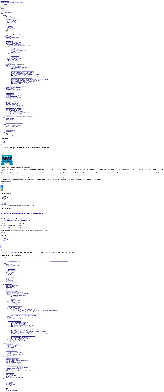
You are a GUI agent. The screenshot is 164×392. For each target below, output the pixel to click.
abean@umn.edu (4, 204)
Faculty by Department (12, 276)
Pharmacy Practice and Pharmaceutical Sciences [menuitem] (15, 100)
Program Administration (15, 300)
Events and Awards (9, 383)
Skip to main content (5, 1)
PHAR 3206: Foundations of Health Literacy (20, 330)
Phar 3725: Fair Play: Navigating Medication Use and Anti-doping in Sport (26, 334)
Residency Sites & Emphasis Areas (15, 306)
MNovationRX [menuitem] (9, 131)
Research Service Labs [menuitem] (10, 119)
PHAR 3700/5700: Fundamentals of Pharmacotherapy (22, 332)
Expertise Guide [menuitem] (9, 121)
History (7, 279)
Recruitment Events (15, 303)
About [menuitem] (4, 15)
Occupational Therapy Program (12, 291)
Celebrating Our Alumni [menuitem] (10, 130)
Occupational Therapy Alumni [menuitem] (12, 126)
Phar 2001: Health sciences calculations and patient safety (22, 328)
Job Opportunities (9, 280)
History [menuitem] (7, 31)
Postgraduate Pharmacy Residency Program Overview (19, 293)
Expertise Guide (9, 376)
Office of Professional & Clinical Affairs (14, 349)
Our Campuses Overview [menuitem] (13, 20)
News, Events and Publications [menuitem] (14, 60)
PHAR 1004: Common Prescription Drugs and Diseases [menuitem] (22, 72)
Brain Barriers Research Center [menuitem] (12, 104)
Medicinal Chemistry (10, 347)
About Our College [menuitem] (9, 16)
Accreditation (6, 240)
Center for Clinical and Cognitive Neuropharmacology (17, 360)
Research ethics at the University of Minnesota (10, 252)
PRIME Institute (9, 369)
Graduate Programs (9, 288)
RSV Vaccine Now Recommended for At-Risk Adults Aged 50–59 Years (25, 314)
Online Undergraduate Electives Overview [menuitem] (19, 67)
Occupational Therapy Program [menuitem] (12, 43)
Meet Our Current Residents (14, 307)
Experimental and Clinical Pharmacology (14, 345)
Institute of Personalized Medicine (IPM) (14, 368)
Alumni (9, 316)
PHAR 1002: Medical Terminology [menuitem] (18, 69)
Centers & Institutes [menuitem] (7, 102)
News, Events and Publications (14, 308)
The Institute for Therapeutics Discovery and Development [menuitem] (17, 112)
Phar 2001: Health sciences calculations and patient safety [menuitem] (22, 73)
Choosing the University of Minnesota (18, 295)
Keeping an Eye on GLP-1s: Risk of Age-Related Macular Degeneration (25, 311)
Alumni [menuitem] (9, 61)
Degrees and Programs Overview (12, 285)
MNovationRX (9, 385)
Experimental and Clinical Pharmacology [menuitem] (14, 90)
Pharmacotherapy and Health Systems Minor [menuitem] (17, 86)
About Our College (9, 264)
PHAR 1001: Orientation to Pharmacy (18, 323)
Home (4, 141)
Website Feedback (6, 238)
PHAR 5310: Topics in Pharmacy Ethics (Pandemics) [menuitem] (21, 83)
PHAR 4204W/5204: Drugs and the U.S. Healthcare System (23, 336)
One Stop (5, 4)
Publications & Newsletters (11, 390)
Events (7, 389)
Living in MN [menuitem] (8, 23)
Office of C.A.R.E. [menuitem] (9, 30)
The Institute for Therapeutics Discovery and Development (17, 367)
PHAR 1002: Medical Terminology (18, 324)
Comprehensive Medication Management (19, 297)
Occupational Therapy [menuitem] (10, 94)
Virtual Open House (15, 304)
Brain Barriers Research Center (12, 359)
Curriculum (13, 299)
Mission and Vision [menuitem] (15, 49)
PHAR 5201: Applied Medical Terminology (20, 337)
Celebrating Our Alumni (10, 384)
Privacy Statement (54, 261)
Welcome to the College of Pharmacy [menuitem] (13, 17)
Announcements (8, 181)
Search (2, 7)
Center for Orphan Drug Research (12, 364)
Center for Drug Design (10, 361)
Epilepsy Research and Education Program (14, 366)
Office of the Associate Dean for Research (14, 377)
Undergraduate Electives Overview (15, 339)
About (4, 263)
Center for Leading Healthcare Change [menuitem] (13, 109)
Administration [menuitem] (11, 29)
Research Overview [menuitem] (10, 118)
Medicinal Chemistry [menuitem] (10, 93)
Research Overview (10, 373)
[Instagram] (82, 246)
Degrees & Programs (7, 284)
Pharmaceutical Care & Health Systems (14, 352)
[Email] (82, 190)
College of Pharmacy (5, 10)
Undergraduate (9, 319)
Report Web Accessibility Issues (62, 261)
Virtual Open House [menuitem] (15, 57)
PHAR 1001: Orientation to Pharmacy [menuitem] (18, 68)
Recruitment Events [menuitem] (15, 56)
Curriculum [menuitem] (13, 51)
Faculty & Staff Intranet (5, 12)
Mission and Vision (15, 296)
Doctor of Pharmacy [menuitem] (10, 38)
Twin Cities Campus (12, 270)
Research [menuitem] (5, 117)
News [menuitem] (4, 132)
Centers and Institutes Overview (12, 358)
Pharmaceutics (8, 353)
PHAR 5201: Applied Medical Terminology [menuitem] (20, 82)
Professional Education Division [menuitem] (12, 101)
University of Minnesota (13, 261)
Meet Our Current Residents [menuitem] (14, 59)
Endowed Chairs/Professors (11, 375)
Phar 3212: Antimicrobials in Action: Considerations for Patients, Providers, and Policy (28, 331)
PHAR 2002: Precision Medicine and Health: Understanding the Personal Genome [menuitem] (27, 74)
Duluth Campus (11, 269)
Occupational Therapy (10, 348)
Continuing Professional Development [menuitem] (13, 87)
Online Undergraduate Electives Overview (19, 322)
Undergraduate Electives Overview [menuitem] (15, 84)
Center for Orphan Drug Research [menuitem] (12, 110)
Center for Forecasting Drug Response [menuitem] (13, 108)
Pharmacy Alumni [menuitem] (9, 127)
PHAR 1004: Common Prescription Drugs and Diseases (22, 326)
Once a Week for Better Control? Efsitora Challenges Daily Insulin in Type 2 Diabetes (28, 312)
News (4, 142)
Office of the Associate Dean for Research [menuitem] (14, 123)
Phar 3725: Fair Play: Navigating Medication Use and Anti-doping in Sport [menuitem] (26, 80)
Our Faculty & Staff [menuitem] (10, 24)
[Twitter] (82, 188)
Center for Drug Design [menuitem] (10, 106)
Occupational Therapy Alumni (12, 381)
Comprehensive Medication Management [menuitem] (19, 50)
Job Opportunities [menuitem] (9, 33)
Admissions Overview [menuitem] (15, 54)
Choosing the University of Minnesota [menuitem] (18, 48)
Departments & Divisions (8, 343)
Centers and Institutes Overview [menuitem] (12, 103)
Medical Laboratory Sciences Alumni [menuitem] (13, 125)
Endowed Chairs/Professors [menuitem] (11, 120)
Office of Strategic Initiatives (11, 351)
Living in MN (8, 271)
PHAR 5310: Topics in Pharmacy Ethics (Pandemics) (21, 338)
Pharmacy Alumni (9, 382)
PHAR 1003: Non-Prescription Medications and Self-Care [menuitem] (22, 71)
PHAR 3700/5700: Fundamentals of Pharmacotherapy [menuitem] (22, 78)
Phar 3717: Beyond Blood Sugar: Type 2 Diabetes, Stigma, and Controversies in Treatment (29, 333)
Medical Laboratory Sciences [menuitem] (11, 91)
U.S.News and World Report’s (52, 169)
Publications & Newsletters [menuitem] (11, 135)
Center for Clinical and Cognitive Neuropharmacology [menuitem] (17, 105)
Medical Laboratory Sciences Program (13, 289)
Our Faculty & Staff (10, 272)
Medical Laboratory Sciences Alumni (13, 380)
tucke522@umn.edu (5, 199)
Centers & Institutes (7, 356)
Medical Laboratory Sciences (11, 346)
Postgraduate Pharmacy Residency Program (14, 292)
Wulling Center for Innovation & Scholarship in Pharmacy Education (20, 370)
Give (11, 12)
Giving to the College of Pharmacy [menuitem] (13, 34)
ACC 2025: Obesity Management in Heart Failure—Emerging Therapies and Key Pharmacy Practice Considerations (34, 310)
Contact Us (5, 239)
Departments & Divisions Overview (13, 344)
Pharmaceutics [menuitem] (8, 98)
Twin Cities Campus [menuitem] (12, 22)
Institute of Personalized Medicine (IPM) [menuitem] (14, 113)
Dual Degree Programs (10, 287)
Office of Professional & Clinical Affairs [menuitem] (14, 95)
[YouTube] (82, 249)
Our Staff (10, 273)
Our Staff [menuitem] (10, 26)
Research (5, 371)
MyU (4, 5)
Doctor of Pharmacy (10, 286)
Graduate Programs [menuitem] (9, 41)
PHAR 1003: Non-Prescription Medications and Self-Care (22, 325)
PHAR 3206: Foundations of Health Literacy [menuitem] (20, 75)
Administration (11, 277)
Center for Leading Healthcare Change (13, 363)
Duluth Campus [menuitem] (11, 21)
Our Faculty (10, 274)
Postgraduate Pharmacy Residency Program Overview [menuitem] (19, 45)
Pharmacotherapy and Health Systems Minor (17, 340)
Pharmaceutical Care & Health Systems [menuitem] (14, 97)
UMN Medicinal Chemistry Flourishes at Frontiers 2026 (15, 220)
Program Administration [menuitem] (15, 52)
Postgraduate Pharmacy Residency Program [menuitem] (14, 44)
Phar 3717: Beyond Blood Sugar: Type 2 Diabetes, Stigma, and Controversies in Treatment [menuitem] (29, 79)
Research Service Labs (10, 374)
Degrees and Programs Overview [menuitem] (12, 37)
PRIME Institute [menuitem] (9, 115)
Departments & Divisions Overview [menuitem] (13, 89)
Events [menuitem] (7, 134)
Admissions (10, 301)
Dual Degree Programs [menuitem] (10, 39)
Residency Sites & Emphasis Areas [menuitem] (15, 58)
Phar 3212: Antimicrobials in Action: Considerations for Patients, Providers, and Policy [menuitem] (28, 76)
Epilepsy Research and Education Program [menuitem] (14, 111)
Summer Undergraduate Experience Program (15, 318)
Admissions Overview (15, 302)
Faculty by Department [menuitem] (12, 28)
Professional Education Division (12, 355)
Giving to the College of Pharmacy (13, 281)
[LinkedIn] (82, 247)
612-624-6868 (3, 203)
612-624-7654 (3, 198)
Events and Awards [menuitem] (9, 128)
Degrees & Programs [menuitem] (7, 36)
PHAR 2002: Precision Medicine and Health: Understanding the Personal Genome (27, 329)
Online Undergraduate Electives (14, 321)
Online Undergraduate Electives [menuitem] (14, 66)
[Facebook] (82, 186)
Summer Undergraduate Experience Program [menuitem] (15, 64)
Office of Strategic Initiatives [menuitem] (11, 96)
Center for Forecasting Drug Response (13, 362)
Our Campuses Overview (13, 267)
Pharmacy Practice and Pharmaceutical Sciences (15, 354)
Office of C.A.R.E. (9, 278)
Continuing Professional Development (13, 341)
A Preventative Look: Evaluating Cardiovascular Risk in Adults (23, 309)
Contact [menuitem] (7, 35)
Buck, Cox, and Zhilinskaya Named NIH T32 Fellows (15, 227)
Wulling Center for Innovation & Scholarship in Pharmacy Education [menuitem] (20, 116)
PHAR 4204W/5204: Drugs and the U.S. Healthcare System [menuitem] (23, 81)
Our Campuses (9, 266)
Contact (7, 282)
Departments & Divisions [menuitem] (8, 88)
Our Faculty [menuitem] (10, 27)
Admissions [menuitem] (10, 53)
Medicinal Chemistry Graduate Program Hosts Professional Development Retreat (22, 213)
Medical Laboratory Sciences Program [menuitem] (13, 42)
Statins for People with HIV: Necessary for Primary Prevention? (24, 315)
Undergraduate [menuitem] (9, 65)
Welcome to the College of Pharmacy (13, 265)
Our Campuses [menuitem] (9, 19)
